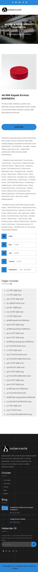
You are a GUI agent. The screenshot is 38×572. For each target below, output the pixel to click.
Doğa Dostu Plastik (17, 519)
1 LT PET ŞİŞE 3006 (14, 350)
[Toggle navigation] (35, 10)
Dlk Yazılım (22, 568)
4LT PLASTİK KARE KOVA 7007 (19, 359)
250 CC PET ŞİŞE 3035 (15, 338)
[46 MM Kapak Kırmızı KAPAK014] (19, 71)
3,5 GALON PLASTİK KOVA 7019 (19, 402)
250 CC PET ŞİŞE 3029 (15, 325)
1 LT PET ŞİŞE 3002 (14, 316)
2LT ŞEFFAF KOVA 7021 (16, 303)
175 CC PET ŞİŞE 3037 (15, 312)
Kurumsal (7, 483)
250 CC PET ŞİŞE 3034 (15, 372)
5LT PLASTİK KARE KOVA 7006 (19, 376)
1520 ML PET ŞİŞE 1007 (16, 367)
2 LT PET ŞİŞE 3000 (14, 291)
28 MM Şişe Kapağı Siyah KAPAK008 (21, 397)
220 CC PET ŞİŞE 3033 (15, 380)
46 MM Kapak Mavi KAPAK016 (18, 329)
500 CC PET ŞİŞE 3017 (15, 363)
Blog (5, 490)
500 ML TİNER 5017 (14, 308)
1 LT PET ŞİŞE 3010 (14, 295)
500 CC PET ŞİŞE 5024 (15, 384)
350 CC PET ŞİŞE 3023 (15, 333)
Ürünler (23, 32)
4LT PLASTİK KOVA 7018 (16, 393)
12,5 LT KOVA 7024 (14, 410)
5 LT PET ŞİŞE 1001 (14, 406)
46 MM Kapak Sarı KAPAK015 (18, 320)
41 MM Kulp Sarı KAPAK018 (17, 389)
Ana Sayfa (14, 32)
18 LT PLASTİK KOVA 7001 (17, 355)
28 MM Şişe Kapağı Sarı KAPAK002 (20, 342)
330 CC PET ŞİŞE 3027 (15, 299)
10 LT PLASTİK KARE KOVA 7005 (19, 414)
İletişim (6, 493)
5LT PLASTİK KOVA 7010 (16, 346)
